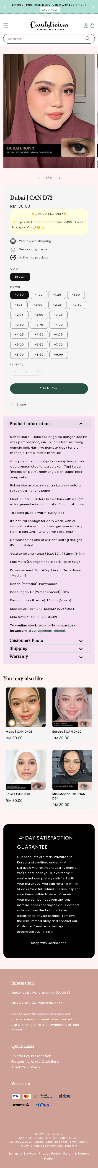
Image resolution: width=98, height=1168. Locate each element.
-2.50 (77, 305)
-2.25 (57, 305)
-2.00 (38, 305)
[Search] (87, 38)
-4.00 (58, 325)
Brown (20, 277)
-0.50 (19, 295)
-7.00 (58, 344)
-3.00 (38, 315)
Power (15, 286)
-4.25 (19, 334)
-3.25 (58, 315)
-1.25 (57, 295)
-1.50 (76, 295)
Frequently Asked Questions (35, 1061)
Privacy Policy (50, 1153)
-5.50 (39, 344)
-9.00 (58, 355)
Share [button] (21, 404)
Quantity (16, 364)
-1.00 (39, 295)
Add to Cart (49, 388)
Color (14, 268)
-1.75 (19, 305)
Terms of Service (22, 1153)
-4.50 (39, 334)
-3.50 (19, 325)
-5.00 (19, 344)
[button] (6, 25)
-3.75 (39, 325)
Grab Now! (50, 10)
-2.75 (19, 315)
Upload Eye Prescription (31, 1056)
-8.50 (39, 355)
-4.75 (58, 334)
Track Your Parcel (26, 1067)
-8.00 (19, 355)
